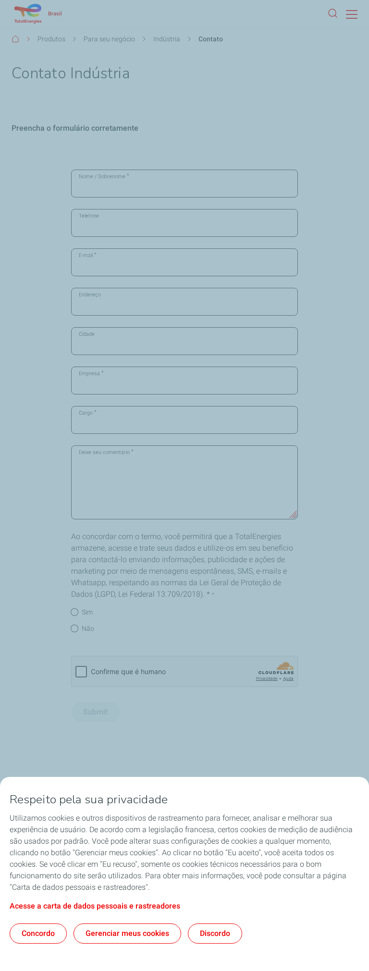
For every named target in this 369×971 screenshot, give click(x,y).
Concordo (38, 933)
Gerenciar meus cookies (127, 933)
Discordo (215, 933)
